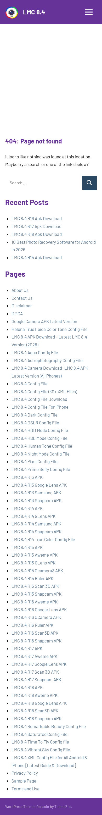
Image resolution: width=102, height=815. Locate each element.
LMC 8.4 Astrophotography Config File (47, 360)
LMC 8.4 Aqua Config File (35, 352)
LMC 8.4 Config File (30, 383)
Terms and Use (25, 788)
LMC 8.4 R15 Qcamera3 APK (37, 570)
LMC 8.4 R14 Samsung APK (36, 523)
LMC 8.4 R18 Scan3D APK (35, 710)
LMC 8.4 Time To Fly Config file (40, 741)
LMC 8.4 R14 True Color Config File (43, 539)
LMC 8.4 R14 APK (27, 508)
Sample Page (24, 780)
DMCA (17, 313)
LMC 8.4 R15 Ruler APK (32, 578)
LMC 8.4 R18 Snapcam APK (36, 718)
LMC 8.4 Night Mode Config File (41, 453)
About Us (20, 290)
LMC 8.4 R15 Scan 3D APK (35, 586)
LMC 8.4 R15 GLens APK (33, 562)
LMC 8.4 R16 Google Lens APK (39, 609)
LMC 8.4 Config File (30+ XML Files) (44, 391)
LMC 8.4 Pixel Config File (35, 461)
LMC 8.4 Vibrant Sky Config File (41, 749)
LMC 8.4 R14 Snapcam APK (36, 531)
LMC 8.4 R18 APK (27, 687)
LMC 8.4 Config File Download (39, 399)
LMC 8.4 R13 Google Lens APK (39, 484)
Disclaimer (22, 305)
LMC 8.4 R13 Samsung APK (36, 492)
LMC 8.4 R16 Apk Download (37, 218)
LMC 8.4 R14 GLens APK (33, 516)
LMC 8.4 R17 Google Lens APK (39, 664)
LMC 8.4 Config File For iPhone (40, 406)
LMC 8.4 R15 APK (27, 547)
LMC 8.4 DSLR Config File (35, 422)
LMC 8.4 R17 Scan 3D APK (35, 671)
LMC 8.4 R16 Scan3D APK (35, 632)
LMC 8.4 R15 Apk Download (37, 257)
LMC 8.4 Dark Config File (35, 414)
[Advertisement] (51, 83)
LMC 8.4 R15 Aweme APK (35, 554)
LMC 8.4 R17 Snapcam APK (36, 679)
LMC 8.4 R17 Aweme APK (34, 656)
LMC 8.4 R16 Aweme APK (35, 601)
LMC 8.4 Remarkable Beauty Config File (49, 726)
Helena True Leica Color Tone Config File (50, 329)
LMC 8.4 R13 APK (27, 477)
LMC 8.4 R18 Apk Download (37, 234)
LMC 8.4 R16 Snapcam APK (36, 640)
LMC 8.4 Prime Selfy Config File (41, 469)
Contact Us (22, 298)
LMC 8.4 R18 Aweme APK (35, 695)
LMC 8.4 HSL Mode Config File (39, 438)
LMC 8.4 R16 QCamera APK (36, 617)
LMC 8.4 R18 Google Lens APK (39, 703)
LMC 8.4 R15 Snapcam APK (36, 593)
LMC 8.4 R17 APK (27, 648)
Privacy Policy (25, 772)
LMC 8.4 (34, 12)
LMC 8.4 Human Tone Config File (42, 445)
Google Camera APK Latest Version (44, 321)
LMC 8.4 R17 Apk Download (36, 226)
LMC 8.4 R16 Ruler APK (32, 625)
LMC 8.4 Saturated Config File (39, 734)
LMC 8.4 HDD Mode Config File (40, 430)
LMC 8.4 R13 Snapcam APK (36, 500)
